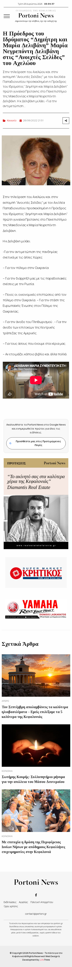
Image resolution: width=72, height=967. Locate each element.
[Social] (36, 895)
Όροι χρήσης (11, 906)
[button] (7, 16)
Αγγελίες (23, 902)
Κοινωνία (11, 120)
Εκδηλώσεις (10, 902)
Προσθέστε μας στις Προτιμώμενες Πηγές (35, 443)
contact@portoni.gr (36, 913)
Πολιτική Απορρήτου (41, 902)
